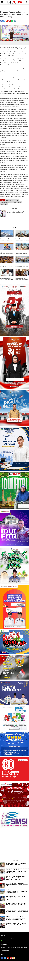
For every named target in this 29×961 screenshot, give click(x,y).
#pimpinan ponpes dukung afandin (8, 202)
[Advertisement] (14, 844)
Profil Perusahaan (5, 950)
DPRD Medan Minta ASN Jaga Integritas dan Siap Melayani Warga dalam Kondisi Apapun (17, 910)
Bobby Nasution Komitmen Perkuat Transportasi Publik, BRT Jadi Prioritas (22, 266)
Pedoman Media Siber (11, 947)
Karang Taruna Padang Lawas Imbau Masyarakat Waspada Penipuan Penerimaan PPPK (17, 885)
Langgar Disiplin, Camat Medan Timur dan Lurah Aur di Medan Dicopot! (22, 279)
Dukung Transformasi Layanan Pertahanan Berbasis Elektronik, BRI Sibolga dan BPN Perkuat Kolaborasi (22, 240)
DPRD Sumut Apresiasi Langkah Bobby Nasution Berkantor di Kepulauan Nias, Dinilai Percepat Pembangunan (16, 918)
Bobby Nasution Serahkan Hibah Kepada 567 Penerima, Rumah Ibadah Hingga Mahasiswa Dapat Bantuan (6, 266)
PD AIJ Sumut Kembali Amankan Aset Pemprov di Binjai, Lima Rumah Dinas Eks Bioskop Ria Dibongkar (16, 891)
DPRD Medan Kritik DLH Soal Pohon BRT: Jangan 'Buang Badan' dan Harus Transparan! (16, 898)
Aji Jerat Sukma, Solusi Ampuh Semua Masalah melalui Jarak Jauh (16, 863)
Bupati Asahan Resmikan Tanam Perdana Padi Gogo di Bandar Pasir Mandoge (22, 253)
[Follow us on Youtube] (11, 958)
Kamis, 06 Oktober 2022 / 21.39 (5, 19)
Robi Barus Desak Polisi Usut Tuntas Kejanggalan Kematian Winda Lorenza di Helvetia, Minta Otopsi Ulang (16, 878)
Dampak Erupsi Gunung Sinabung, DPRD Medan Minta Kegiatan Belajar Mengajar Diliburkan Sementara (6, 280)
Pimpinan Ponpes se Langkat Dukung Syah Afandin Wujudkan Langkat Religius (16, 211)
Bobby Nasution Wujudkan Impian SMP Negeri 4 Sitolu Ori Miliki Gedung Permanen (17, 924)
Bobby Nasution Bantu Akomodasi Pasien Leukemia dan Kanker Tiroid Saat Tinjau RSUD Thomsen (16, 871)
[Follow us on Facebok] (2, 958)
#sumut (19, 202)
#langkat (17, 200)
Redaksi (3, 947)
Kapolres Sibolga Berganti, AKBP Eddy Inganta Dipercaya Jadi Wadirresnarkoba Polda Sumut (6, 253)
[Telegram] (15, 21)
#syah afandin (4, 204)
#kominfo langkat (9, 200)
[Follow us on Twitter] (5, 958)
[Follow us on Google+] (8, 958)
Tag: (3, 200)
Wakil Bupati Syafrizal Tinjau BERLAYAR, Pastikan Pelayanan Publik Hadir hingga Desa (16, 905)
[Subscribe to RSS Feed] (13, 958)
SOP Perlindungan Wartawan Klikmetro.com (11, 949)
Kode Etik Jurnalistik (22, 947)
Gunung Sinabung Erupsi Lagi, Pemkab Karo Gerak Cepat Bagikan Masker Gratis (6, 240)
